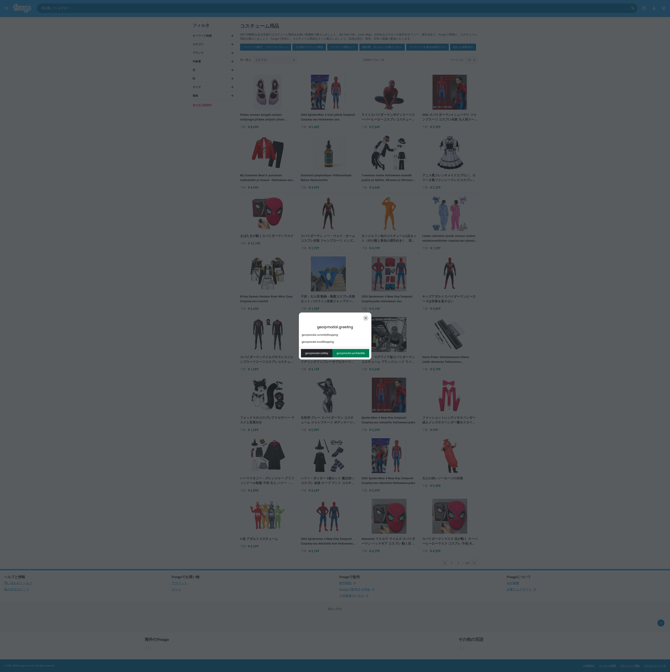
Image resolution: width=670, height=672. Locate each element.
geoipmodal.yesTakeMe (351, 353)
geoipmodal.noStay (316, 353)
